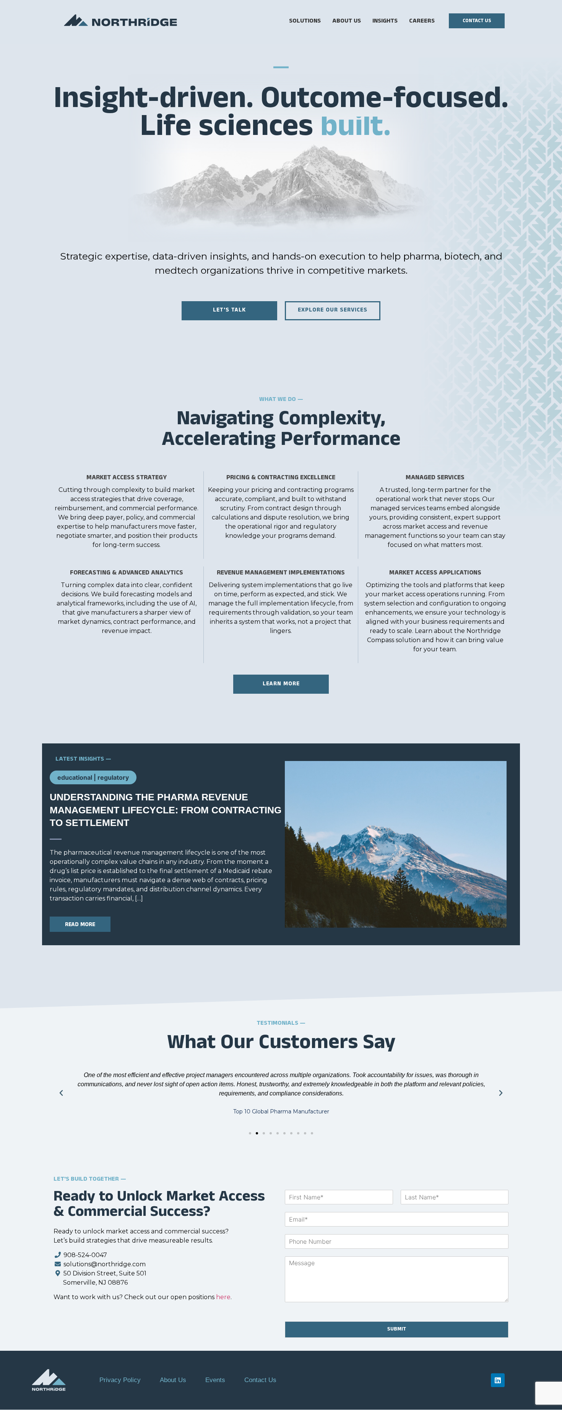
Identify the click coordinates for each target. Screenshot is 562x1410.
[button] (61, 1093)
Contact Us (260, 1380)
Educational (74, 777)
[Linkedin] (498, 1380)
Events (215, 1380)
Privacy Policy (120, 1380)
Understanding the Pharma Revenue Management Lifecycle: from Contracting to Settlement (165, 810)
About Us (173, 1380)
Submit (396, 1330)
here (223, 1297)
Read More (80, 925)
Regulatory (113, 777)
